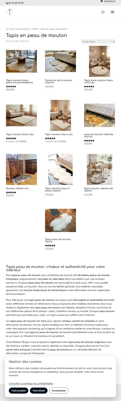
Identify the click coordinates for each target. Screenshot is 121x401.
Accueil (10, 29)
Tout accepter (19, 390)
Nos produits (23, 29)
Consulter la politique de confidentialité (31, 383)
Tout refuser (39, 390)
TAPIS (35, 29)
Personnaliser (59, 390)
